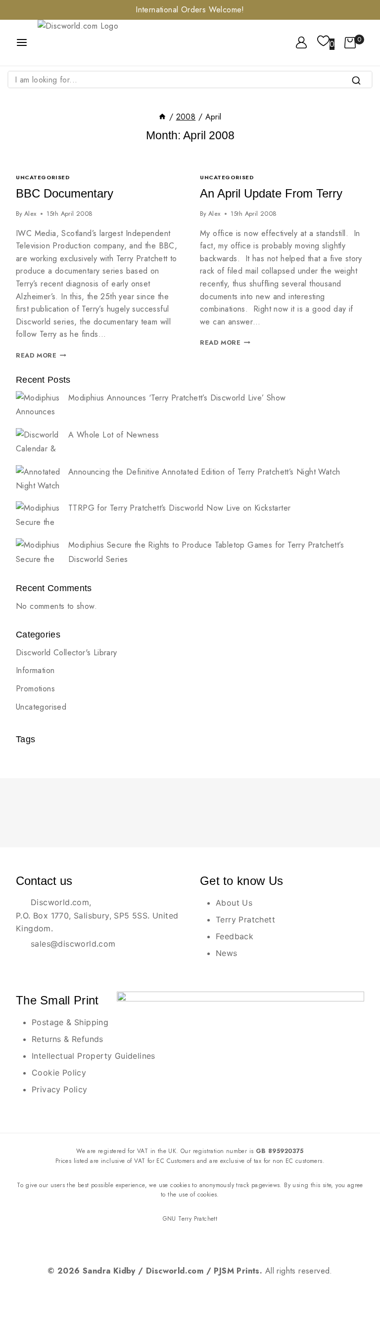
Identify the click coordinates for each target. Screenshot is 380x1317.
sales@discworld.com (73, 944)
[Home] (162, 116)
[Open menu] (22, 42)
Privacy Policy (60, 1089)
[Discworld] (91, 43)
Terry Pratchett (245, 919)
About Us (234, 903)
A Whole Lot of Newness (113, 434)
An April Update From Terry (271, 193)
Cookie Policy (59, 1073)
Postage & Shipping (70, 1022)
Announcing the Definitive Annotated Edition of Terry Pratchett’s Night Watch (204, 472)
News (227, 953)
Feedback (234, 936)
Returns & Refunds (67, 1039)
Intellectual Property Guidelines (93, 1056)
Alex (30, 213)
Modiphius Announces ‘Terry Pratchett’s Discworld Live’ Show (177, 397)
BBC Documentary (64, 193)
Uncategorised (43, 177)
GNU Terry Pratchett (190, 1218)
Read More (41, 355)
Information (35, 670)
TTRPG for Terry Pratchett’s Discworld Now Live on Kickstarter (179, 508)
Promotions (35, 688)
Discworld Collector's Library (66, 652)
